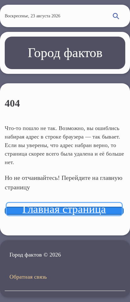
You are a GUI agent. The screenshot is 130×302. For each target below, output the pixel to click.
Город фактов (65, 52)
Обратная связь (28, 277)
